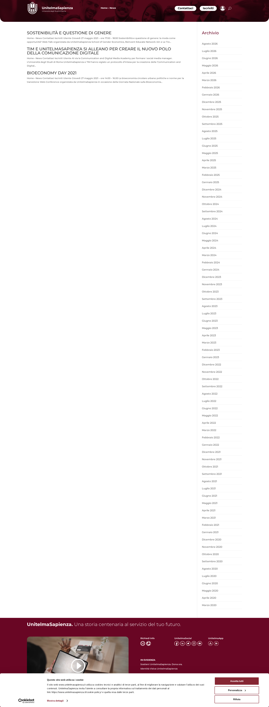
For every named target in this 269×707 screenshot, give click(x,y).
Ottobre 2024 (210, 204)
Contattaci (185, 8)
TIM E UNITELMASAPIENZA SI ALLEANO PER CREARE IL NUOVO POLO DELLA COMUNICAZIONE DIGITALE (99, 50)
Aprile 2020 (209, 597)
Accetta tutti (236, 681)
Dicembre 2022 (211, 364)
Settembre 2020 (212, 561)
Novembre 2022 (212, 371)
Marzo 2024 (209, 255)
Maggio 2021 (209, 503)
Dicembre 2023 (211, 277)
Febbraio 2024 (211, 262)
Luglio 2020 (209, 576)
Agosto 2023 (209, 306)
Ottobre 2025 (210, 116)
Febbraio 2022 (211, 437)
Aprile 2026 (209, 72)
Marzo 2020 (209, 605)
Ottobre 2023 (210, 291)
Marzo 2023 (209, 342)
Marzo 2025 (209, 167)
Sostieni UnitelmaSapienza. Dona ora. (161, 664)
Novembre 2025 (212, 109)
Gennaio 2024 (210, 269)
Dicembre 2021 (211, 452)
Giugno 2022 (210, 408)
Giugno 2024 (210, 233)
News (113, 8)
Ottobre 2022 (210, 379)
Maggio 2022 (210, 415)
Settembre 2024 (212, 211)
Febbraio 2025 (211, 174)
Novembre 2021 (212, 459)
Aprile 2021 (208, 510)
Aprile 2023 (209, 335)
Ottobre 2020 (210, 554)
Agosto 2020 (210, 568)
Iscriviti (208, 8)
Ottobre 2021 (210, 466)
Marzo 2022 (209, 430)
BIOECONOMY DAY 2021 (52, 72)
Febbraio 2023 (211, 349)
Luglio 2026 (209, 51)
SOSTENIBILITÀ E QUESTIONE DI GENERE (69, 32)
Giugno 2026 (210, 58)
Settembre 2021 (212, 473)
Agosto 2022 (209, 393)
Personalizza (235, 690)
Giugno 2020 (210, 583)
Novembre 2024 (212, 196)
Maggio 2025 (210, 153)
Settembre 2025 (212, 123)
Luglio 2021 (209, 488)
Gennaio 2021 (210, 532)
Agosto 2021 (209, 481)
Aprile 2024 (209, 247)
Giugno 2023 (210, 320)
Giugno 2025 (210, 145)
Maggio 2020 (210, 590)
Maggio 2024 (210, 240)
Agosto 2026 (210, 43)
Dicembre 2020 (211, 539)
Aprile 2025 (209, 160)
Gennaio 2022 (210, 444)
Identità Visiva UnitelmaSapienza (158, 668)
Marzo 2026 (209, 80)
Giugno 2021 (209, 495)
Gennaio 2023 (210, 357)
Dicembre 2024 (211, 189)
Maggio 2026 (210, 65)
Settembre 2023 (212, 298)
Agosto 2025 (209, 131)
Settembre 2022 (212, 386)
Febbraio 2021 (210, 524)
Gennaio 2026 (210, 94)
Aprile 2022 (209, 422)
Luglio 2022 (209, 401)
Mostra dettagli (55, 700)
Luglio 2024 (209, 226)
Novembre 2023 (212, 284)
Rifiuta (236, 699)
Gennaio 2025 (210, 182)
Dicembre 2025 (211, 102)
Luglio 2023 (209, 313)
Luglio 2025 (209, 138)
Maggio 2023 (210, 328)
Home (104, 8)
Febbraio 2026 (211, 87)
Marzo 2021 (209, 517)
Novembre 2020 (212, 546)
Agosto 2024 (210, 218)
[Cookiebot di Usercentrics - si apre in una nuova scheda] (26, 701)
